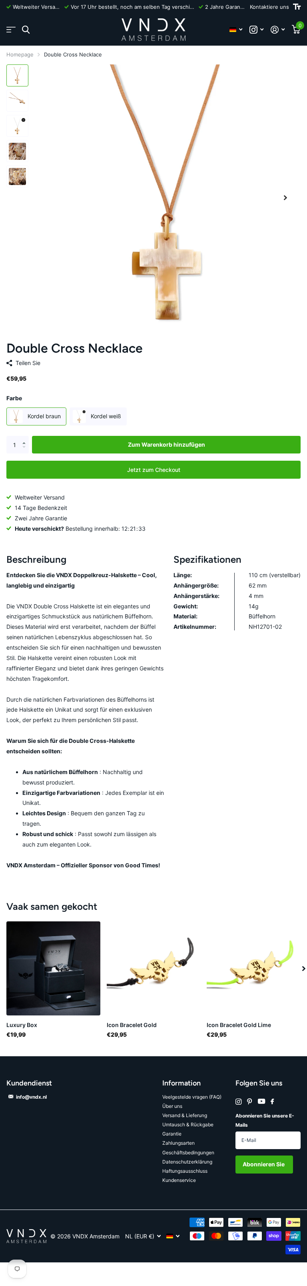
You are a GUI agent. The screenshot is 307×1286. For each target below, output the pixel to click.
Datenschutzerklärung (187, 1162)
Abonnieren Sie (264, 1164)
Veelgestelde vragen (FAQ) (191, 1097)
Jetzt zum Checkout (153, 469)
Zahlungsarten (178, 1143)
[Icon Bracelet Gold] (154, 968)
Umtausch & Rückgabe (187, 1124)
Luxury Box (21, 1024)
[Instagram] (238, 1102)
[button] (285, 197)
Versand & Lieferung (184, 1115)
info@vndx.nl (31, 1097)
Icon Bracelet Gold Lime (239, 1024)
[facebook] (272, 1102)
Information (181, 1083)
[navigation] (17, 75)
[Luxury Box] (53, 968)
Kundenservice (179, 1180)
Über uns (172, 1106)
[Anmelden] (277, 30)
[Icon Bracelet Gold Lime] (254, 968)
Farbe (14, 398)
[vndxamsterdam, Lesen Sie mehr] (256, 30)
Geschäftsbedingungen (188, 1153)
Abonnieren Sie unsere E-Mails (264, 1120)
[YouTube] (261, 1101)
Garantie (171, 1134)
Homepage (20, 54)
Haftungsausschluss (184, 1171)
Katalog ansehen (11, 29)
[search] (26, 30)
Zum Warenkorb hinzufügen (166, 444)
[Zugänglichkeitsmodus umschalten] (297, 7)
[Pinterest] (249, 1102)
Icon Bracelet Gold (132, 1024)
